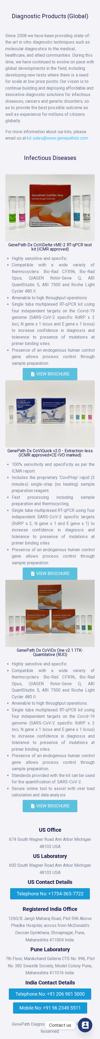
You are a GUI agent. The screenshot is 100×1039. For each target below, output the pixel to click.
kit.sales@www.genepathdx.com (57, 138)
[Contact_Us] (85, 1025)
